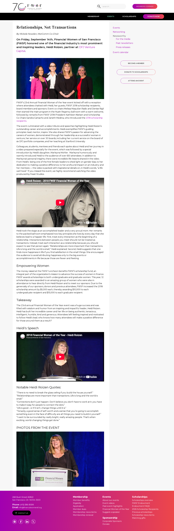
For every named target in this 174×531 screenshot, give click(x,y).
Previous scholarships (142, 512)
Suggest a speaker (111, 512)
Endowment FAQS (141, 506)
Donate (106, 524)
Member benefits (81, 500)
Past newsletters (124, 43)
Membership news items (84, 512)
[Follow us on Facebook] (21, 520)
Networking (119, 32)
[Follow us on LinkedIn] (27, 520)
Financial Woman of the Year (116, 509)
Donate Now (154, 16)
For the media (123, 39)
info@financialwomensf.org (30, 507)
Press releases (123, 47)
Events (110, 16)
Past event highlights (112, 506)
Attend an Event (136, 81)
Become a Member (136, 63)
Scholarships (129, 16)
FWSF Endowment (141, 503)
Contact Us (23, 513)
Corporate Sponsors (112, 521)
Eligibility (77, 503)
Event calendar (121, 52)
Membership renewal (83, 515)
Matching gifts (138, 518)
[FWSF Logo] (27, 6)
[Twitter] (33, 520)
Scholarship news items (143, 515)
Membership (93, 16)
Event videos (108, 503)
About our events (111, 500)
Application (78, 506)
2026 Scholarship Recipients (145, 509)
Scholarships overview (142, 500)
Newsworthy (119, 36)
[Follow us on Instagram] (14, 520)
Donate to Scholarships (136, 72)
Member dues (79, 509)
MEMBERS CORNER (144, 6)
